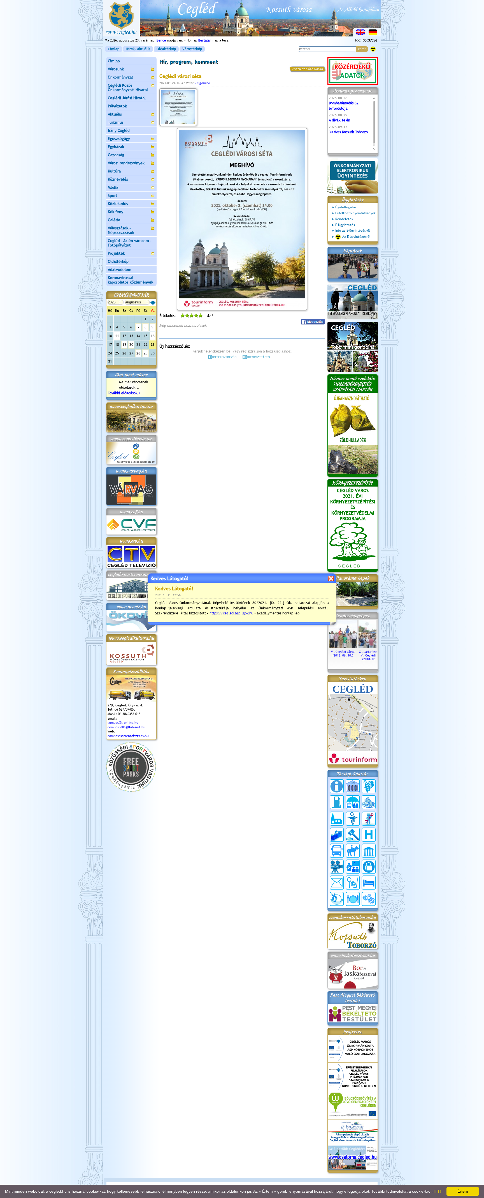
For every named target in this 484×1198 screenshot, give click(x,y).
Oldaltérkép (166, 49)
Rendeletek (344, 219)
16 (153, 336)
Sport (112, 195)
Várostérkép (192, 49)
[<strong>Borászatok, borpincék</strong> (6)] (369, 786)
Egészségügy (119, 138)
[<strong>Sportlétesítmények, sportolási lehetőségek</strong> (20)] (353, 883)
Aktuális (115, 114)
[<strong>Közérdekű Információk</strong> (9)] (337, 786)
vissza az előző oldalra (307, 69)
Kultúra (114, 171)
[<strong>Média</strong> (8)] (337, 867)
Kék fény (115, 211)
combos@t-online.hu (123, 723)
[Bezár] (331, 578)
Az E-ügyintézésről (356, 237)
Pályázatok (117, 106)
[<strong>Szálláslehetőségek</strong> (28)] (369, 883)
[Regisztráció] (257, 357)
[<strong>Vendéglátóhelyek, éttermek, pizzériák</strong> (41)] (353, 899)
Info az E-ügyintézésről (352, 230)
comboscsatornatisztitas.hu (128, 736)
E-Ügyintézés (345, 225)
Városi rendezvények (126, 163)
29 (146, 353)
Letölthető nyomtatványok (355, 213)
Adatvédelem (119, 269)
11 (117, 336)
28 (138, 353)
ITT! (437, 1191)
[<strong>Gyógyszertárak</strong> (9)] (353, 819)
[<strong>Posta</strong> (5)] (337, 883)
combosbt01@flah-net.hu (126, 727)
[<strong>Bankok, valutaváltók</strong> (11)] (353, 786)
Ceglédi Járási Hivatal (127, 98)
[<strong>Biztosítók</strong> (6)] (353, 802)
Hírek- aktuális (138, 49)
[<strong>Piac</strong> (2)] (369, 867)
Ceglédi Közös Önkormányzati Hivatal (128, 87)
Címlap (113, 49)
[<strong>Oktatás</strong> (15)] (353, 867)
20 (131, 344)
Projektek (116, 253)
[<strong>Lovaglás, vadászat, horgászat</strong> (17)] (353, 851)
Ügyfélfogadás (345, 207)
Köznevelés (118, 179)
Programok (202, 83)
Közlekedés (118, 203)
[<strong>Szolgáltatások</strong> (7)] (369, 899)
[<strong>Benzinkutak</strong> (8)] (337, 802)
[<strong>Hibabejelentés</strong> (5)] (369, 819)
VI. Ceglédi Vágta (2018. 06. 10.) (343, 653)
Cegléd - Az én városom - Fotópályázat (130, 242)
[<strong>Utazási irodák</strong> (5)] (337, 899)
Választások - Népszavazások (121, 230)
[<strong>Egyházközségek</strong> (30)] (337, 819)
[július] (151, 303)
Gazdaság (116, 155)
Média (113, 187)
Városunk (116, 69)
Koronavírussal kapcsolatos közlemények (130, 279)
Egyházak (116, 146)
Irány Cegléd (119, 130)
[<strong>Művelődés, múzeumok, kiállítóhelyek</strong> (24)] (369, 851)
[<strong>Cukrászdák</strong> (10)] (369, 802)
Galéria (114, 220)
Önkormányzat (120, 77)
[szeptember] (154, 303)
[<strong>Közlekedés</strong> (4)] (337, 851)
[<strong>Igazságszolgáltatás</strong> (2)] (353, 835)
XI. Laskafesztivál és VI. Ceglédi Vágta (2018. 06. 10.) (372, 655)
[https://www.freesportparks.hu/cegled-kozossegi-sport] (131, 791)
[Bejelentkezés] (222, 357)
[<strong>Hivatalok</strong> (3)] (337, 835)
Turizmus (116, 122)
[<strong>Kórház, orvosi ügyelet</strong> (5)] (369, 835)
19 (124, 344)
